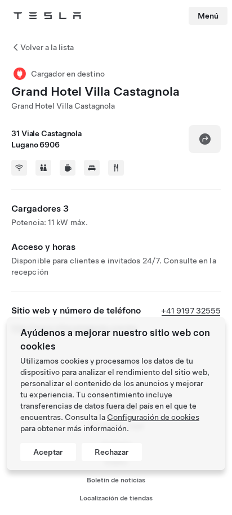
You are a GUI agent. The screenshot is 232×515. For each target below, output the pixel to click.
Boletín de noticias (116, 480)
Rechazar (112, 451)
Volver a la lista (47, 47)
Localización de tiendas (116, 498)
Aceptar (48, 451)
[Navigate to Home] (47, 16)
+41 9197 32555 (191, 310)
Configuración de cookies (153, 417)
